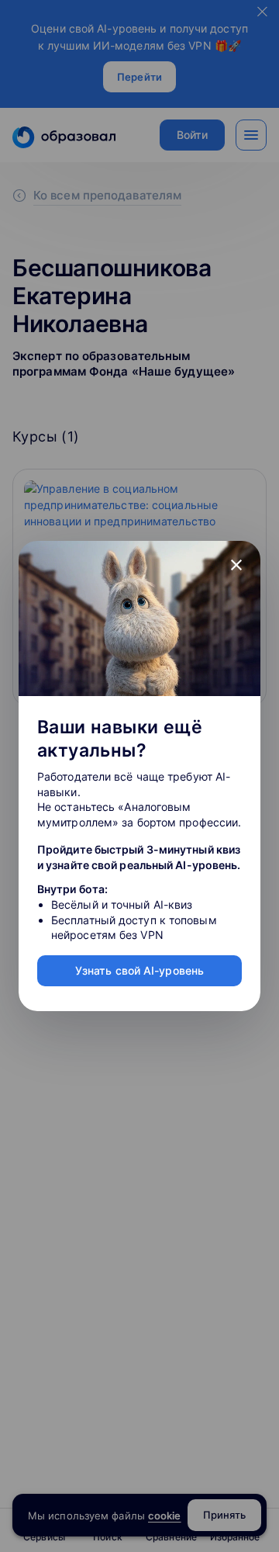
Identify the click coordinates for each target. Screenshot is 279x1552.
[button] (236, 565)
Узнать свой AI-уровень (139, 970)
